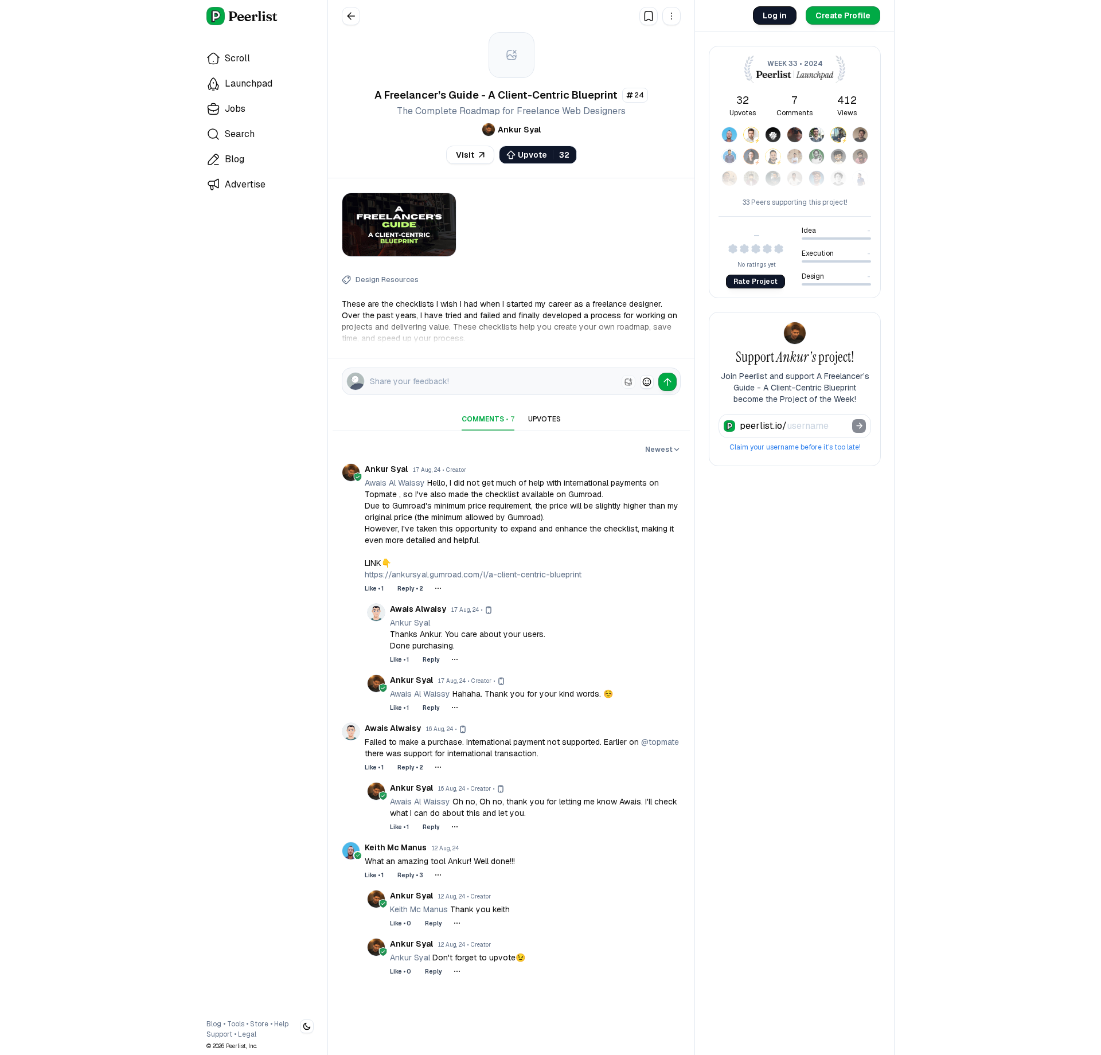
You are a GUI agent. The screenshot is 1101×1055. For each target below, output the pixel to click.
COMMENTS (488, 419)
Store (259, 1024)
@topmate (660, 742)
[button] (671, 16)
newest (659, 449)
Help (281, 1024)
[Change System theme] (307, 1026)
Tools (235, 1024)
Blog (213, 1024)
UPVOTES (544, 419)
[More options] (438, 588)
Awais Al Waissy (395, 483)
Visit (465, 155)
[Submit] (859, 426)
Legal (247, 1034)
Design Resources (387, 279)
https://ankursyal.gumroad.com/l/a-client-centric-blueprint (473, 574)
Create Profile (842, 15)
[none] (628, 382)
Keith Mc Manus (419, 909)
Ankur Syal (410, 623)
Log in (775, 15)
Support (219, 1034)
